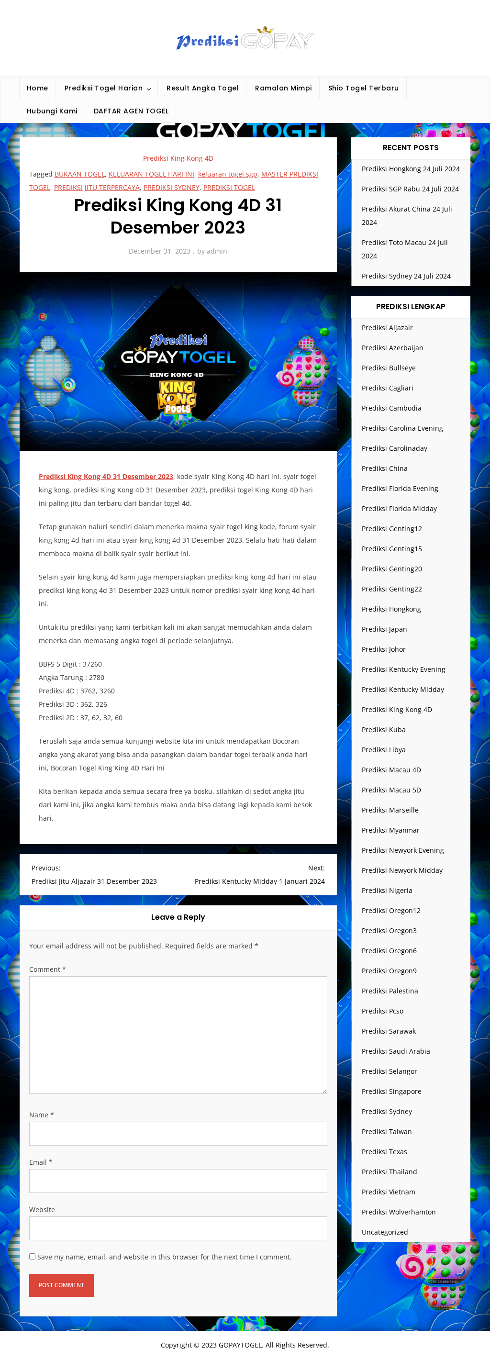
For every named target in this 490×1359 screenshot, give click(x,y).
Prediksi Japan (384, 629)
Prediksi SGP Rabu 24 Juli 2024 (410, 188)
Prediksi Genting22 (392, 588)
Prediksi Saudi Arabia (396, 1051)
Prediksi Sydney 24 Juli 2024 (406, 275)
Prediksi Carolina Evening (402, 428)
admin (217, 251)
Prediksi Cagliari (387, 387)
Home (37, 88)
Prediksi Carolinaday (394, 448)
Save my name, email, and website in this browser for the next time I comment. (164, 1256)
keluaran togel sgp (227, 173)
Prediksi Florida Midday (399, 508)
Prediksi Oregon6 (389, 950)
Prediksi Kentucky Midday (403, 689)
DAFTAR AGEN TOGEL (131, 111)
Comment (47, 969)
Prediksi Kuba (384, 729)
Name (41, 1114)
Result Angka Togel (203, 88)
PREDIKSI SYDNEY (172, 187)
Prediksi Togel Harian (104, 88)
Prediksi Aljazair (387, 327)
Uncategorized (385, 1231)
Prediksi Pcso (382, 1010)
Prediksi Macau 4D (391, 769)
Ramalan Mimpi (283, 88)
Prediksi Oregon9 (389, 970)
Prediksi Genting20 (392, 568)
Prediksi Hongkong (391, 608)
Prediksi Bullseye (389, 367)
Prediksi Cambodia (392, 407)
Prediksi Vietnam (388, 1191)
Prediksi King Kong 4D (178, 158)
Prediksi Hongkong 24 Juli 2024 (411, 168)
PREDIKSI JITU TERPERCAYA (97, 187)
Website (42, 1209)
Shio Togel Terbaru (363, 88)
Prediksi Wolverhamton (399, 1211)
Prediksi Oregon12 (391, 910)
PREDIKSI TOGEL (229, 187)
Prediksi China (385, 468)
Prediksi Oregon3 (389, 930)
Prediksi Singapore (392, 1091)
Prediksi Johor (384, 649)
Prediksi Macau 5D (391, 789)
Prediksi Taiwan (387, 1131)
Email (41, 1162)
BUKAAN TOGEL (80, 173)
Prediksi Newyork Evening (403, 850)
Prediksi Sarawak (389, 1031)
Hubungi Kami (52, 111)
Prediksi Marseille (390, 809)
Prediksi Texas (384, 1151)
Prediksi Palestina (390, 990)
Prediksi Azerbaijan (392, 347)
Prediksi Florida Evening (400, 488)
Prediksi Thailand (389, 1171)
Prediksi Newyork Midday (402, 870)
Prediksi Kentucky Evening (403, 669)
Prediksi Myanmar (391, 830)
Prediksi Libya (384, 749)
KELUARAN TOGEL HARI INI (151, 173)
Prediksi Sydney (387, 1111)
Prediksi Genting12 (392, 528)
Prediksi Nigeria (387, 890)
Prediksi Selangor (389, 1071)
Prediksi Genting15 (392, 548)
